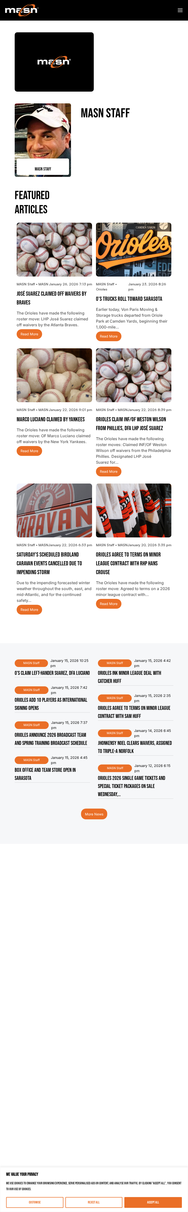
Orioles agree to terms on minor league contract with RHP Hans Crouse (128, 563)
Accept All (153, 1202)
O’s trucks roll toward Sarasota (129, 299)
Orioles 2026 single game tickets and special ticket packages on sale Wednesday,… (131, 786)
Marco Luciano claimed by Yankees (51, 419)
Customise (35, 1202)
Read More (29, 334)
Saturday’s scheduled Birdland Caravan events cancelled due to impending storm (49, 563)
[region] (94, 1189)
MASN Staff (31, 663)
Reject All (94, 1202)
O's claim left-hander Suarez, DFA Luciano (52, 673)
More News (94, 814)
